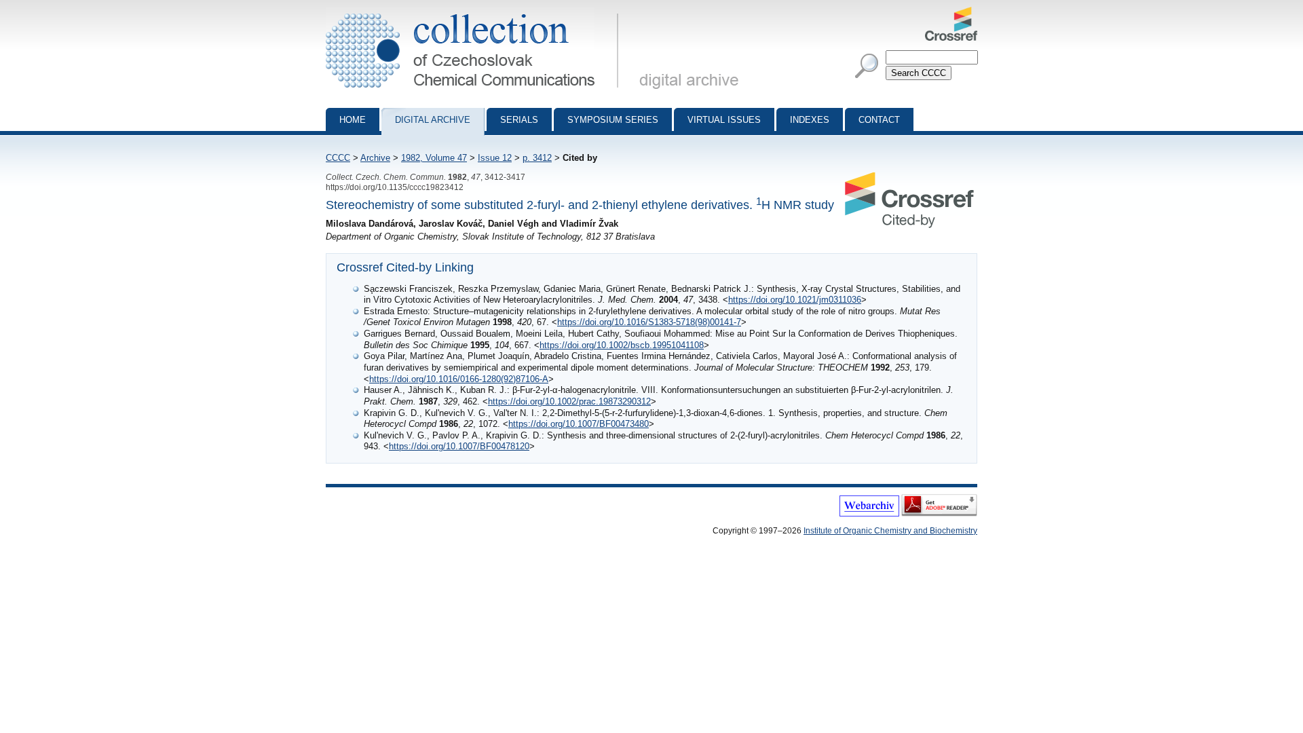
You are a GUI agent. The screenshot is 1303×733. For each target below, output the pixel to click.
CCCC (338, 158)
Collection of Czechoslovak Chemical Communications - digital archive (476, 12)
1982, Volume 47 (434, 158)
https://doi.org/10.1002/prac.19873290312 (569, 401)
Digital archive (432, 120)
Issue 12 (495, 158)
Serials (519, 120)
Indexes (809, 120)
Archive (375, 158)
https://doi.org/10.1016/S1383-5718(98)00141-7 (649, 322)
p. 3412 (537, 158)
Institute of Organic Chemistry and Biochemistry (890, 531)
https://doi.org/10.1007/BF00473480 (578, 424)
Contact (879, 120)
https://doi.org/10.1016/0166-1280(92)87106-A (458, 379)
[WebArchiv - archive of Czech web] (869, 514)
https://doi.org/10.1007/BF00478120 (459, 446)
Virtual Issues (724, 120)
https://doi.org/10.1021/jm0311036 (794, 300)
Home (352, 120)
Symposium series (612, 120)
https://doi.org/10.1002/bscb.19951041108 (622, 345)
